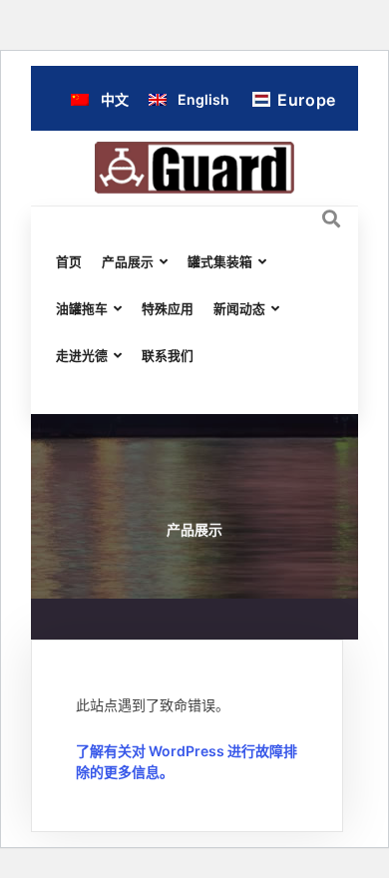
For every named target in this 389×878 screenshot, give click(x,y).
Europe (306, 100)
